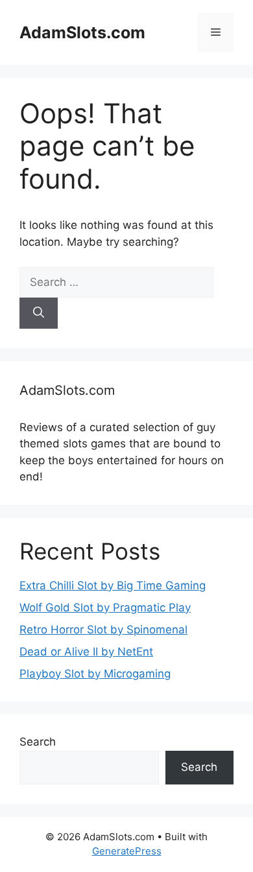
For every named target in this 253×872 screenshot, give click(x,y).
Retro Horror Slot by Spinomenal (103, 629)
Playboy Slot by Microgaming (95, 673)
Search (37, 741)
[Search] (38, 313)
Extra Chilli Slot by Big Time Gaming (112, 585)
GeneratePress (127, 851)
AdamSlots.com (82, 32)
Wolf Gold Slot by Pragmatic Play (105, 607)
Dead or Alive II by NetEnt (86, 651)
